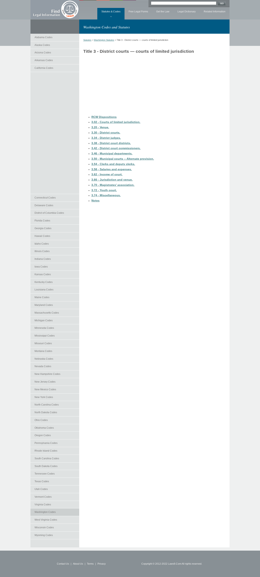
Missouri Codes (43, 343)
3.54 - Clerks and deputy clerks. (113, 164)
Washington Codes (45, 512)
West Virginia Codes (46, 519)
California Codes (44, 68)
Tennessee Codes (45, 473)
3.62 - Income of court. (106, 174)
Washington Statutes (104, 40)
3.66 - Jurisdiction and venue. (112, 179)
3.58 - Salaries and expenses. (111, 169)
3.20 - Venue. (100, 127)
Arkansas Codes (44, 60)
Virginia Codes (43, 504)
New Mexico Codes (45, 389)
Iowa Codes (41, 266)
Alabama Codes (43, 37)
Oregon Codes (43, 435)
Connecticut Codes (45, 197)
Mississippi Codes (45, 335)
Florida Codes (42, 220)
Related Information (214, 11)
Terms (90, 563)
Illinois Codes (42, 251)
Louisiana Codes (44, 289)
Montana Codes (43, 351)
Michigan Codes (44, 320)
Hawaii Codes (42, 236)
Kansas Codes (43, 274)
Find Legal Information (54, 9)
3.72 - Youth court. (104, 190)
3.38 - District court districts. (111, 143)
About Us (78, 563)
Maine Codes (42, 297)
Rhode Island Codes (46, 450)
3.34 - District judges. (106, 137)
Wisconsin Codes (44, 527)
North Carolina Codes (47, 404)
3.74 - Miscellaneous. (106, 195)
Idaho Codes (42, 243)
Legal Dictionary (187, 11)
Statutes (87, 40)
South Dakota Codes (46, 466)
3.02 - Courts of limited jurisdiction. (115, 122)
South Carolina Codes (47, 458)
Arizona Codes (43, 52)
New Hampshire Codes (47, 374)
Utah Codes (41, 489)
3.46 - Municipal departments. (111, 153)
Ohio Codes (41, 420)
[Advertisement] (54, 133)
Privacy (102, 563)
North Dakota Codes (46, 412)
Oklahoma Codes (44, 427)
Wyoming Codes (44, 535)
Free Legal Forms (138, 11)
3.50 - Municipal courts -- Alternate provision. (122, 158)
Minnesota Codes (44, 328)
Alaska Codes (42, 45)
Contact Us (63, 563)
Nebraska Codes (44, 358)
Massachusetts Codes (47, 312)
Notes (95, 200)
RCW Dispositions (104, 117)
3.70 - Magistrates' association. (112, 185)
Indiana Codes (43, 259)
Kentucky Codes (44, 282)
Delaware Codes (44, 205)
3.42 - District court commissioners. (116, 148)
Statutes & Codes (110, 11)
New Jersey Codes (45, 381)
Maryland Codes (44, 305)
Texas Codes (42, 481)
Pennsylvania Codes (46, 443)
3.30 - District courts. (105, 132)
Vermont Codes (43, 496)
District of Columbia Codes (49, 212)
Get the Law (162, 11)
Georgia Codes (43, 228)
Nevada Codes (43, 366)
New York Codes (44, 397)
